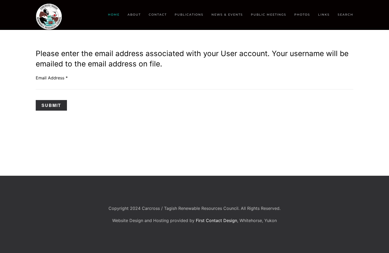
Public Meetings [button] (268, 14)
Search (345, 14)
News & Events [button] (227, 14)
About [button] (134, 14)
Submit (51, 105)
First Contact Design (216, 220)
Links (324, 14)
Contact (158, 14)
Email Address (52, 77)
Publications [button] (189, 14)
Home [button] (114, 14)
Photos (302, 14)
